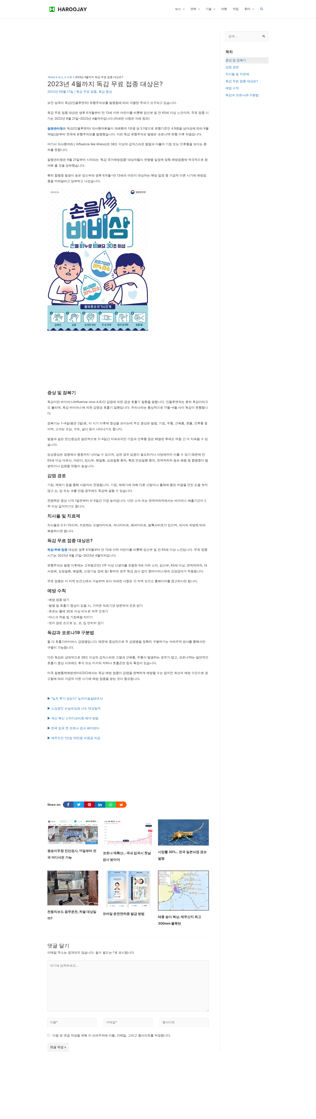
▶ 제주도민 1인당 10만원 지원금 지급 (73, 738)
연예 (193, 8)
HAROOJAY (72, 9)
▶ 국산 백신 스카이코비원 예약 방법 (72, 718)
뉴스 (178, 8)
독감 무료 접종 (86, 91)
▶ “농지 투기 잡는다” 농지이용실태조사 (75, 698)
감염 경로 (232, 67)
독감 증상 (105, 91)
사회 (69, 77)
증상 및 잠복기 (235, 60)
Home (51, 77)
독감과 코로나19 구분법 (242, 95)
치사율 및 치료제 (237, 74)
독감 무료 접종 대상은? (241, 81)
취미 (247, 8)
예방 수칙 (232, 88)
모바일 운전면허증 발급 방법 (123, 914)
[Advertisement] (128, 52)
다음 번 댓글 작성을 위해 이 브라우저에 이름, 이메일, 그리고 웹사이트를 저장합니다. (111, 1035)
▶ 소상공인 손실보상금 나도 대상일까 (74, 708)
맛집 (236, 8)
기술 (209, 8)
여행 (224, 8)
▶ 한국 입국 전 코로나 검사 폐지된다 (73, 728)
